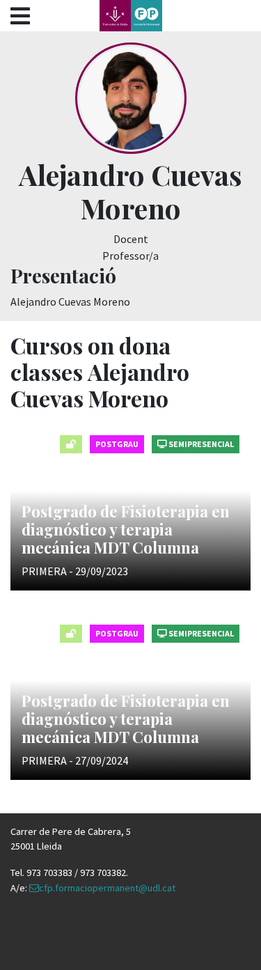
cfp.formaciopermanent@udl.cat (107, 888)
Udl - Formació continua (131, 15)
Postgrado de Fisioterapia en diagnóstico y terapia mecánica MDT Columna (126, 529)
